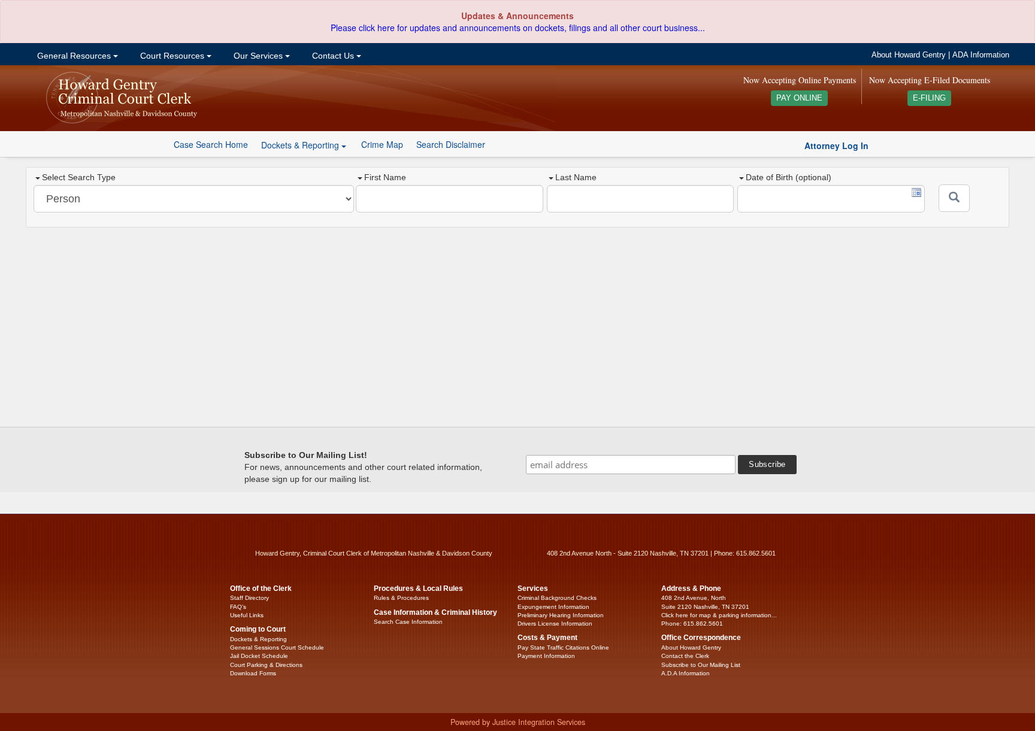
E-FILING (929, 98)
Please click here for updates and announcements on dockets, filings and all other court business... (518, 28)
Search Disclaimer (450, 144)
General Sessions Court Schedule (277, 647)
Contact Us (333, 55)
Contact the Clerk (685, 656)
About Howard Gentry (908, 55)
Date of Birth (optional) (788, 177)
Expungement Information (553, 606)
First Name (385, 177)
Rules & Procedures (401, 597)
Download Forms (253, 673)
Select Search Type (79, 177)
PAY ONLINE (799, 98)
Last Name (576, 177)
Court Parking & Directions (266, 665)
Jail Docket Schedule (259, 656)
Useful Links (247, 615)
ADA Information (980, 55)
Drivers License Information (555, 623)
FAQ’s (238, 606)
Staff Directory (249, 597)
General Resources (74, 55)
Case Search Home (211, 144)
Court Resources (172, 55)
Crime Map (382, 144)
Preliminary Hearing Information (561, 615)
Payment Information (546, 656)
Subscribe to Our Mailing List (700, 665)
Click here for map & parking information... (719, 615)
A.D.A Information (685, 673)
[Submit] (954, 198)
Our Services (258, 55)
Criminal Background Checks (557, 597)
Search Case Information (408, 621)
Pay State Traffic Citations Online (563, 647)
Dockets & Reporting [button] (301, 145)
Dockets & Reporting (258, 639)
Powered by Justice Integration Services (517, 722)
